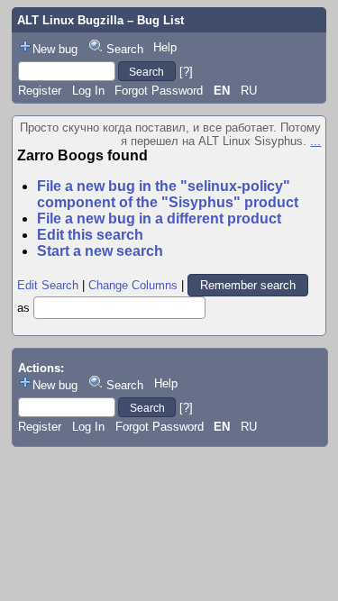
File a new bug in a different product (159, 218)
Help (165, 47)
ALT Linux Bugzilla (70, 20)
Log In (88, 90)
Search (124, 49)
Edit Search (47, 285)
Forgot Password (158, 90)
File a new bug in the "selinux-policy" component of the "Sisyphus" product (167, 194)
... (315, 141)
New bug (55, 49)
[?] (186, 71)
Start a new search (100, 251)
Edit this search (90, 234)
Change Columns (133, 285)
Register (39, 90)
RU (249, 90)
